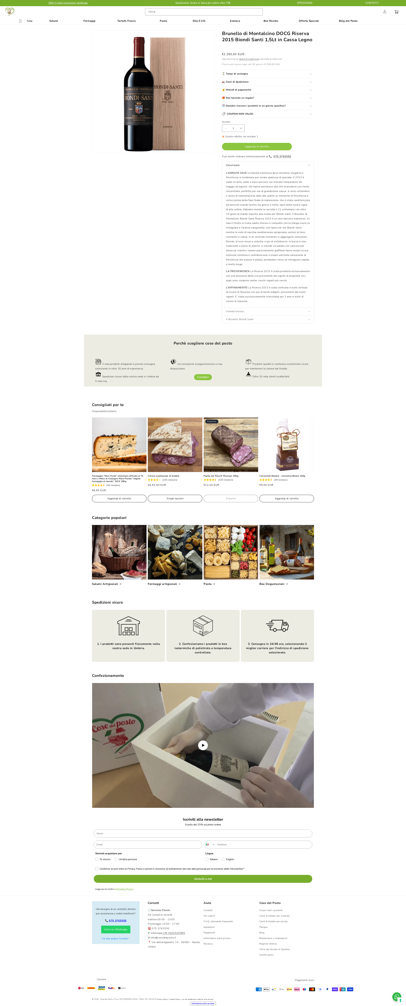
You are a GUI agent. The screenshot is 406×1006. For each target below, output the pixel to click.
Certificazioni (266, 954)
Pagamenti (209, 932)
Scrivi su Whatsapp (115, 929)
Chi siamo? (209, 915)
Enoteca (235, 21)
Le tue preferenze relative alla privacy (197, 999)
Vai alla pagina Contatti (115, 938)
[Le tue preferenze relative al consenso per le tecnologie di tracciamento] (400, 1000)
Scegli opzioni (175, 498)
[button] (377, 11)
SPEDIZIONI (304, 3)
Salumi (53, 21)
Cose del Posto (106, 999)
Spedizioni (209, 927)
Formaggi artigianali (162, 584)
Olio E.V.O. (199, 21)
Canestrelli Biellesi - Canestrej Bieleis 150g (282, 476)
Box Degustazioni (272, 584)
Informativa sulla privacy (217, 938)
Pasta (163, 21)
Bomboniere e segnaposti (273, 938)
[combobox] (204, 11)
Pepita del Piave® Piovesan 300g (221, 476)
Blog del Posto (348, 21)
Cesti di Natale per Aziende (274, 915)
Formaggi (89, 21)
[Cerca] (259, 11)
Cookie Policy (174, 999)
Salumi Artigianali (105, 584)
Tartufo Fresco (126, 21)
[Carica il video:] (203, 745)
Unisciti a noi (203, 879)
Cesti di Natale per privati (273, 921)
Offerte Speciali (309, 21)
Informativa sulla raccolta (203, 1003)
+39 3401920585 (173, 933)
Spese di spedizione (249, 59)
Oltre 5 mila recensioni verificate (68, 3)
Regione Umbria (268, 943)
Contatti (208, 910)
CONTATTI (372, 3)
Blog (261, 932)
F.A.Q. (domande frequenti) (218, 921)
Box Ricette (271, 21)
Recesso (208, 943)
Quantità (226, 121)
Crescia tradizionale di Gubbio (163, 476)
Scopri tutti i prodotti (270, 910)
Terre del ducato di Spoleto (274, 949)
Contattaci (203, 377)
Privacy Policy (162, 999)
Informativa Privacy (124, 889)
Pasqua (263, 927)
